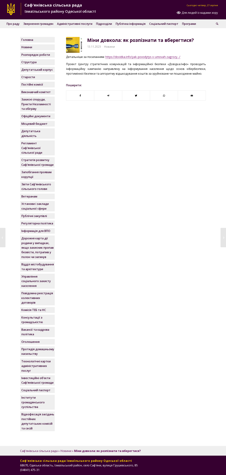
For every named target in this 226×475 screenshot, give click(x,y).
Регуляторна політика (37, 223)
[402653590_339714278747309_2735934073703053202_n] (74, 45)
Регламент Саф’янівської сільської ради (31, 148)
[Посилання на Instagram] (192, 469)
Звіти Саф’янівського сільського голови (36, 186)
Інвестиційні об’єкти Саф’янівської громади (37, 380)
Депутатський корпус (37, 70)
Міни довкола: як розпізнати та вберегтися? (140, 40)
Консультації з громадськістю (32, 320)
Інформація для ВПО (35, 231)
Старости (28, 77)
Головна (27, 40)
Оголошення (30, 342)
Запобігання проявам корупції (36, 174)
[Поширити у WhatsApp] (164, 95)
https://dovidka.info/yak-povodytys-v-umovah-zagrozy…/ (142, 57)
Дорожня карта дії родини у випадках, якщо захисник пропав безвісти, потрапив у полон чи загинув (37, 247)
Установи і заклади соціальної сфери (35, 206)
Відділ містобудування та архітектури (37, 266)
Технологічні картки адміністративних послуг (36, 366)
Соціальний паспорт (35, 390)
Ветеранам (29, 196)
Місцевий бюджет (34, 124)
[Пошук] (217, 23)
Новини (109, 47)
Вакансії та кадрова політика (35, 332)
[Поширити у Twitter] (136, 95)
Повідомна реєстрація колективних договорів (37, 297)
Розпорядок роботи (35, 55)
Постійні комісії (32, 84)
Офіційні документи (35, 116)
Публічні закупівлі (34, 216)
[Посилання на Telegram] (203, 469)
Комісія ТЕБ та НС (33, 310)
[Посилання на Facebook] (187, 469)
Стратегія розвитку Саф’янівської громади (37, 162)
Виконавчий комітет (36, 92)
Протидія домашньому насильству (37, 351)
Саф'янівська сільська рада (39, 451)
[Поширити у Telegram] (108, 95)
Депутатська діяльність (30, 133)
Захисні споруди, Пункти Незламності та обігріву (36, 104)
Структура (29, 62)
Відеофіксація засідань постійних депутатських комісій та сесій (37, 421)
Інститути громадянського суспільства (33, 402)
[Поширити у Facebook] (80, 95)
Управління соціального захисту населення (36, 281)
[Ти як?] (2, 237)
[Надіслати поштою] (192, 95)
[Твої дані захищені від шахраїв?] (223, 237)
